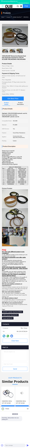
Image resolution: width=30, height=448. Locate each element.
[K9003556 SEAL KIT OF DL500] (22, 393)
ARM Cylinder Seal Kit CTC (10, 315)
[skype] (4, 336)
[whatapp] (8, 336)
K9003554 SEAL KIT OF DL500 (7, 402)
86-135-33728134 (24, 3)
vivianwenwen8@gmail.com (10, 1)
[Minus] (28, 409)
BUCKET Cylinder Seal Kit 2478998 (12, 312)
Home (2, 17)
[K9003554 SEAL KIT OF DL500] (8, 393)
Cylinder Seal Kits (17, 17)
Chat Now (15, 341)
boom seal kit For (7, 318)
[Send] (27, 445)
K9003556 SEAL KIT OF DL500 (21, 402)
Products (8, 17)
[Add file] (2, 445)
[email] (12, 336)
